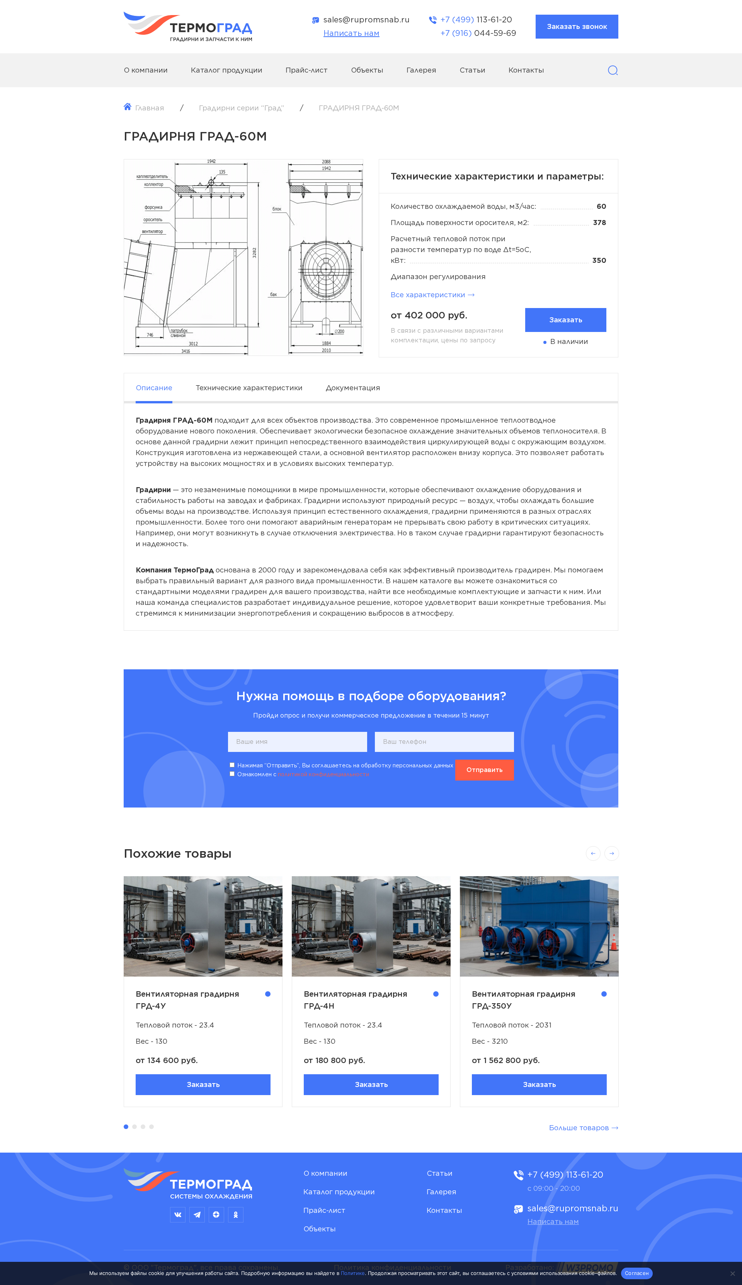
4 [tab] (151, 1126)
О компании (146, 70)
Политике (353, 1273)
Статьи (472, 70)
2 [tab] (134, 1126)
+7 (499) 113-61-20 (565, 1175)
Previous (593, 853)
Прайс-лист (307, 70)
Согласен (637, 1273)
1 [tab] (243, 341)
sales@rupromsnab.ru (366, 19)
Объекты (367, 70)
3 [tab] (143, 1126)
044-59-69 (478, 33)
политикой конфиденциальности (323, 774)
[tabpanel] (243, 257)
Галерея (421, 70)
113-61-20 (476, 19)
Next (611, 853)
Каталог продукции (226, 70)
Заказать (203, 1084)
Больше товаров (579, 1128)
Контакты (526, 70)
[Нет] (732, 1273)
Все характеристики (428, 295)
